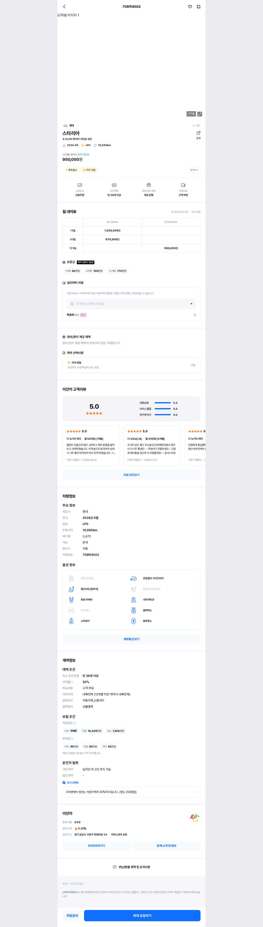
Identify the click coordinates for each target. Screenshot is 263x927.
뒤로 (64, 6)
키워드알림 (199, 6)
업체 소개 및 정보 (166, 846)
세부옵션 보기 (131, 639)
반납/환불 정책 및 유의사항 (134, 867)
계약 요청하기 (142, 916)
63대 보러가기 (96, 846)
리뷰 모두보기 (131, 475)
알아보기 (194, 170)
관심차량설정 (190, 6)
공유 (198, 138)
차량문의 (72, 916)
